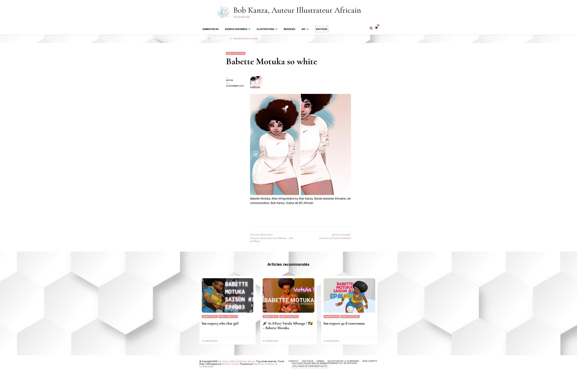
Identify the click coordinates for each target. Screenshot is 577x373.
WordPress (258, 364)
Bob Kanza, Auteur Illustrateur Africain (297, 10)
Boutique (321, 29)
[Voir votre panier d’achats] (376, 28)
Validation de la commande (343, 361)
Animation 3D (210, 29)
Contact (293, 361)
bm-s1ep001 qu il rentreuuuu (344, 323)
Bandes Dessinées (236, 29)
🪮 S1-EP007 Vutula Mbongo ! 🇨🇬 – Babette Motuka (288, 325)
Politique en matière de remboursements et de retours (324, 363)
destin (229, 80)
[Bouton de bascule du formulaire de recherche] (371, 28)
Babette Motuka (235, 53)
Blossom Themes (230, 364)
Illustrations (265, 29)
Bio (303, 29)
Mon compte (370, 361)
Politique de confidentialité (310, 366)
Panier (320, 361)
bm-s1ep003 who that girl (220, 323)
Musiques (289, 29)
